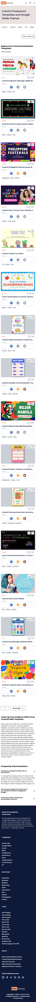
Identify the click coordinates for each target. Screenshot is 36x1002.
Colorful (9, 91)
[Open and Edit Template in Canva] (11, 87)
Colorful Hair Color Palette (13, 598)
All (3, 865)
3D (3, 264)
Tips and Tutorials (8, 962)
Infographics (6, 897)
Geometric (15, 652)
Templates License (12, 996)
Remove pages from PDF (10, 944)
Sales (4, 887)
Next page (16, 708)
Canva (4, 848)
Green (15, 437)
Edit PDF (4, 932)
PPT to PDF (5, 920)
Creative (12, 27)
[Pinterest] (19, 977)
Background (5, 178)
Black (3, 135)
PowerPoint (6, 843)
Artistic (20, 27)
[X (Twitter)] (15, 977)
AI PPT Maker (6, 913)
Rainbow (4, 27)
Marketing (5, 885)
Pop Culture (6, 890)
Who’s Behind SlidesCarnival (12, 957)
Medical (4, 883)
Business (15, 394)
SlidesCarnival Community (11, 964)
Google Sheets (7, 860)
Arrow (9, 394)
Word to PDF (6, 929)
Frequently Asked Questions (12, 959)
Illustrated (18, 523)
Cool (9, 350)
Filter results (27, 36)
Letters (4, 899)
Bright (32, 27)
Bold (12, 178)
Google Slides (6, 846)
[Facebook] (7, 977)
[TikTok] (23, 977)
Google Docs (6, 853)
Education (15, 566)
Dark (14, 135)
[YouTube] (11, 977)
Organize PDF (6, 941)
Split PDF (5, 936)
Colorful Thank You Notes (12, 253)
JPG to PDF (5, 925)
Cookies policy (25, 996)
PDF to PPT (5, 922)
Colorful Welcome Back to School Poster (19, 340)
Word (4, 850)
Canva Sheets (7, 862)
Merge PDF (5, 934)
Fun (26, 27)
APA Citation (6, 917)
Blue (3, 609)
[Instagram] (3, 977)
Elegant (14, 609)
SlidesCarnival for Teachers (12, 966)
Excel (3, 858)
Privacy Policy (18, 998)
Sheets (4, 895)
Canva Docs (6, 855)
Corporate (11, 523)
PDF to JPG (5, 927)
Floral (13, 221)
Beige (3, 696)
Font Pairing (6, 915)
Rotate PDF (6, 939)
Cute (9, 221)
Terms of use (24, 994)
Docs (3, 892)
